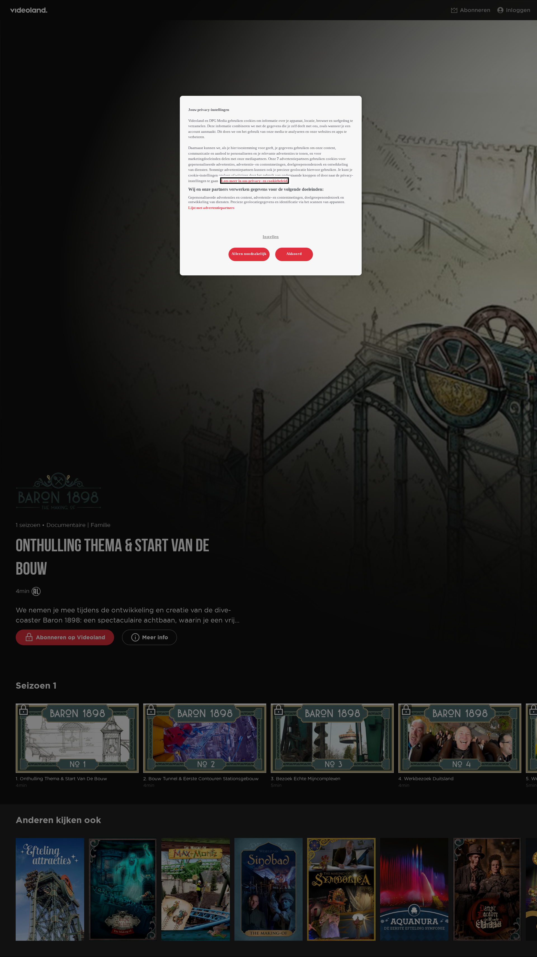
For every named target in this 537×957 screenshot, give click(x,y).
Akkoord (294, 254)
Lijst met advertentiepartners (211, 208)
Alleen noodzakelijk (249, 254)
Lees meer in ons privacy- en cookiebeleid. (254, 180)
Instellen (271, 237)
